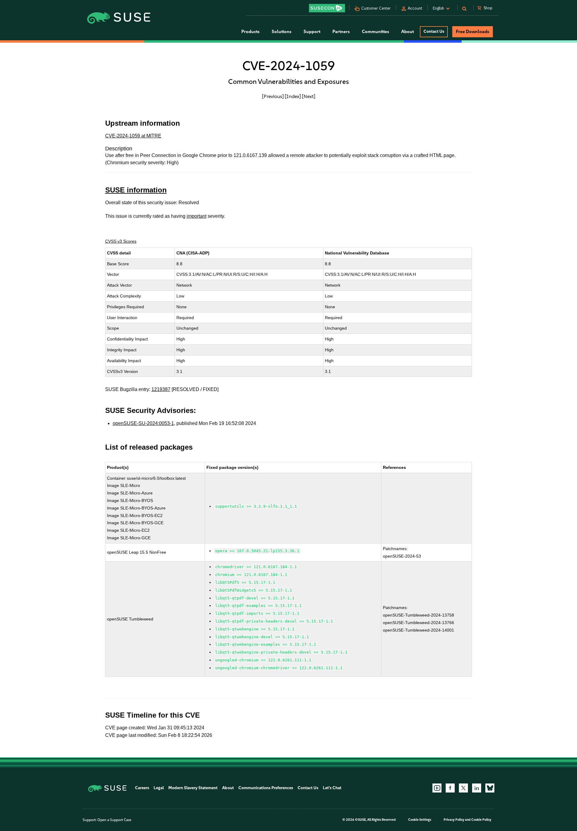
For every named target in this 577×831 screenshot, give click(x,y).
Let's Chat (332, 787)
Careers (142, 787)
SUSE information (136, 190)
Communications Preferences (265, 787)
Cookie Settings (419, 820)
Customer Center (376, 8)
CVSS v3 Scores (120, 241)
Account (415, 8)
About (228, 787)
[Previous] (273, 96)
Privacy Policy (454, 820)
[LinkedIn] (476, 788)
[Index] (293, 96)
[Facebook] (450, 788)
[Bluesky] (489, 788)
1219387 (160, 389)
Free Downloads (472, 31)
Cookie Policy (481, 820)
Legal (159, 787)
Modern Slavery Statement (193, 787)
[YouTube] (436, 788)
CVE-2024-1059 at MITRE (133, 135)
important (196, 216)
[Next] (308, 96)
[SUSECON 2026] (327, 8)
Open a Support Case (114, 820)
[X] (463, 788)
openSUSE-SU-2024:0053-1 (143, 423)
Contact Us (433, 31)
